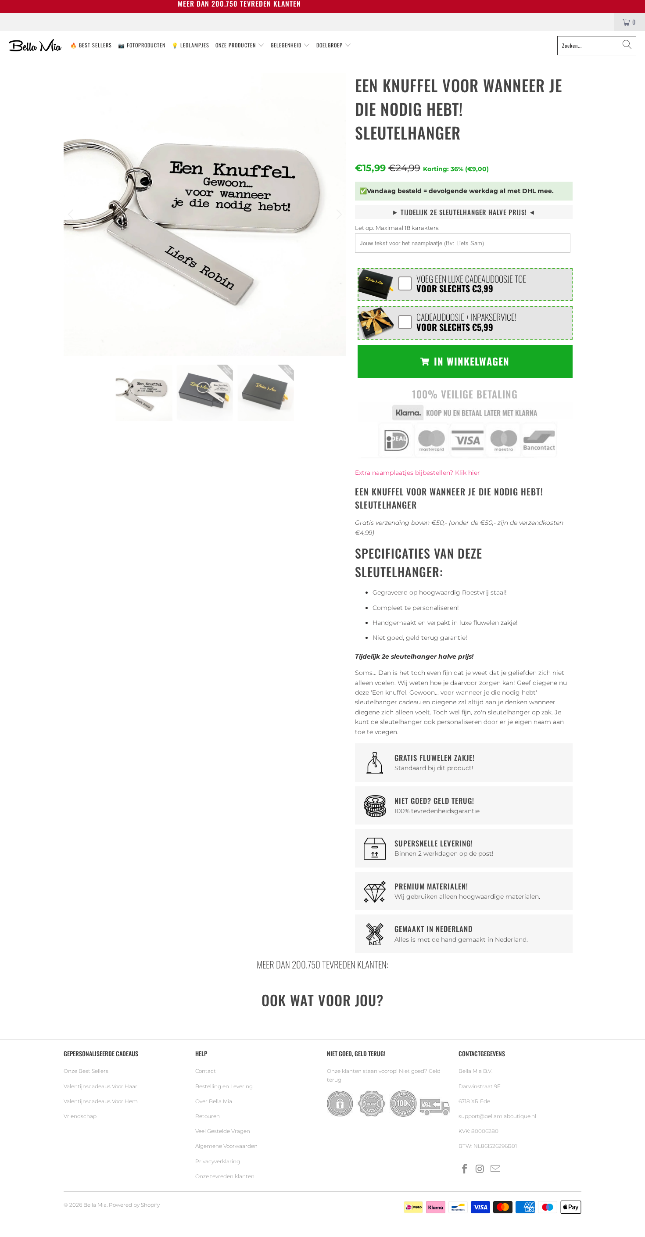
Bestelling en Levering (224, 1086)
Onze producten (236, 45)
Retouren (207, 1116)
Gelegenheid (287, 45)
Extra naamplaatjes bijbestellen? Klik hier (417, 473)
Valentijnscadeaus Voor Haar (100, 1086)
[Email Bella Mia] (495, 1169)
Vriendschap (80, 1116)
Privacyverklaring (217, 1161)
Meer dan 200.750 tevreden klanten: (322, 964)
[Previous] (72, 214)
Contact (205, 1071)
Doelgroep (330, 45)
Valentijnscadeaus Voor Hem (101, 1101)
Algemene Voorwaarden (226, 1146)
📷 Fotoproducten (141, 45)
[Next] (338, 214)
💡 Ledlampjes (190, 45)
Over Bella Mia (213, 1101)
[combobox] (596, 45)
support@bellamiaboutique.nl (497, 1116)
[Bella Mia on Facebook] (465, 1169)
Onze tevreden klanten (224, 1176)
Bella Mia (95, 1204)
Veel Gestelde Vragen (222, 1131)
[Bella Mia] (35, 45)
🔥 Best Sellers (91, 45)
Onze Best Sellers (86, 1071)
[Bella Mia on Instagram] (480, 1169)
